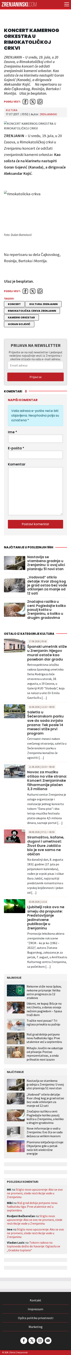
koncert (14, 304)
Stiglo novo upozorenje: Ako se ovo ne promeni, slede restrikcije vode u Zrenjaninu (35, 1193)
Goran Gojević (19, 324)
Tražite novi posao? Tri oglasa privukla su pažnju (43, 1022)
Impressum (35, 1309)
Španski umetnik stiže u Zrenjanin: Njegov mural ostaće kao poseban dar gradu (47, 653)
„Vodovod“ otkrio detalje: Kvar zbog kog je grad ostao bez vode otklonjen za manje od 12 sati (47, 585)
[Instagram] (39, 1340)
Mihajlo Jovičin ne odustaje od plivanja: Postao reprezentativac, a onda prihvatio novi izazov (45, 1053)
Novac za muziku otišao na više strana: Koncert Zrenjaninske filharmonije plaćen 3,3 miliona (47, 780)
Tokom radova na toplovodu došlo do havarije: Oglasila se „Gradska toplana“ (33, 1246)
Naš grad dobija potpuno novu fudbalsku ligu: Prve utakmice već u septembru (44, 1038)
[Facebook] (23, 1340)
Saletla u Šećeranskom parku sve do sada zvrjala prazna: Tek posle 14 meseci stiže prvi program (45, 723)
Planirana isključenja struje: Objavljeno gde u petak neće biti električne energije (45, 1147)
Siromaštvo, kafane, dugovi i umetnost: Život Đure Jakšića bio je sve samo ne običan (45, 846)
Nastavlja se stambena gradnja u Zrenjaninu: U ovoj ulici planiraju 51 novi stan (46, 563)
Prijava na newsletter (36, 345)
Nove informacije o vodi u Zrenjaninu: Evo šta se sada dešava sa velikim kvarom (45, 1132)
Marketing (36, 1327)
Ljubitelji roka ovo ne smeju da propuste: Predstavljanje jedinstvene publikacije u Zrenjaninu (45, 917)
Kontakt (35, 1300)
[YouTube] (47, 1340)
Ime (12, 432)
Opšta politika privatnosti (35, 1318)
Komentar (16, 464)
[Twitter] (31, 1340)
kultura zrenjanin (43, 304)
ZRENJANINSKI (48, 114)
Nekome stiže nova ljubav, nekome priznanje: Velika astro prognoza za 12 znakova (44, 992)
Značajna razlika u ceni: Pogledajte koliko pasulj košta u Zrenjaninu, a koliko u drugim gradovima (46, 610)
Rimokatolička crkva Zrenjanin (32, 311)
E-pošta (16, 448)
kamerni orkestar (21, 317)
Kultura (11, 110)
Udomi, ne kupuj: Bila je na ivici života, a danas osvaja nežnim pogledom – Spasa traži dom (44, 1009)
